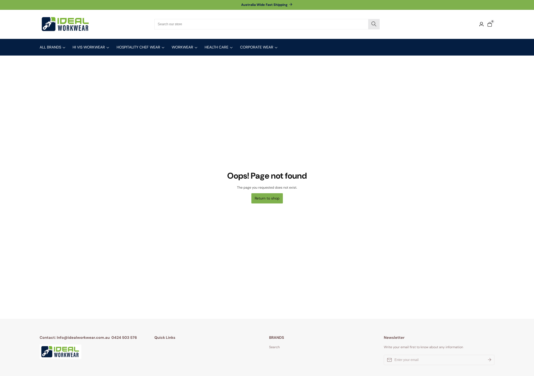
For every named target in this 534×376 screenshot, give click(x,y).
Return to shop (267, 198)
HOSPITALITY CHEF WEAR (138, 47)
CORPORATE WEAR (256, 47)
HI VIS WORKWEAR (89, 47)
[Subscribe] (489, 360)
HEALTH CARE (216, 47)
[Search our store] (374, 24)
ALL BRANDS (50, 47)
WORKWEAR (182, 47)
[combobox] (267, 24)
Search (274, 347)
